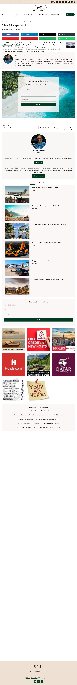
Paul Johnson (8, 29)
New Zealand (19, 22)
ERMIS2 (17, 45)
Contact (38, 671)
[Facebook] (54, 2)
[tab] (32, 183)
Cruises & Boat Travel (8, 22)
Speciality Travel (40, 22)
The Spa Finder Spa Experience (10, 127)
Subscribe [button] (70, 14)
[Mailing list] (52, 2)
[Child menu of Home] (18, 14)
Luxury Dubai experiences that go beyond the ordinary (47, 242)
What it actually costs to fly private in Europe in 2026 (46, 187)
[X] (38, 681)
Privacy (45, 671)
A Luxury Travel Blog (32, 678)
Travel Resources (55, 14)
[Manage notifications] (73, 681)
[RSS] (74, 2)
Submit (38, 104)
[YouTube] (72, 2)
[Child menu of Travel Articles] (29, 14)
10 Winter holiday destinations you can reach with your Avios (49, 224)
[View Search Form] (3, 14)
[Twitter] (57, 2)
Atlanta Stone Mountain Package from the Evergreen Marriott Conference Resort (57, 128)
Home (30, 671)
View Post (35, 190)
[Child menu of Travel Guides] (42, 14)
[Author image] (2, 29)
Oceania (26, 22)
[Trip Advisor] (66, 2)
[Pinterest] (63, 2)
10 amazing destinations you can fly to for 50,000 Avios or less (49, 206)
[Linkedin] (60, 2)
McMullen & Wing (7, 45)
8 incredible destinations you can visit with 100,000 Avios (47, 279)
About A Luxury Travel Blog (12, 2)
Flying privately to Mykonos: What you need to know (46, 261)
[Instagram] (69, 2)
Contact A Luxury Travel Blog (33, 2)
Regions (32, 22)
